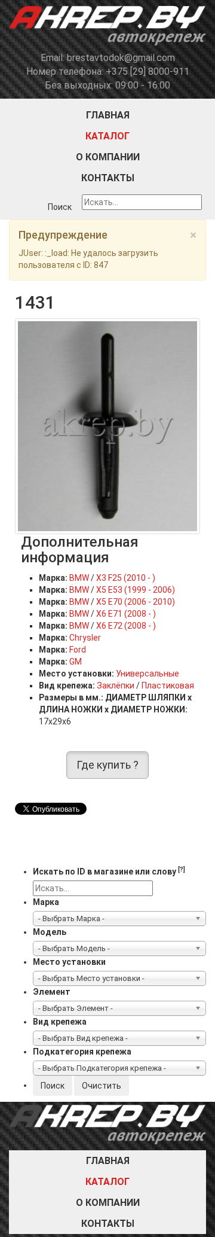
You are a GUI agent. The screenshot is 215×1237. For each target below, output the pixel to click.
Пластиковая (168, 685)
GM (75, 661)
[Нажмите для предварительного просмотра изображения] (107, 425)
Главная (108, 115)
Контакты (107, 178)
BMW (79, 578)
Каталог (107, 136)
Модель (49, 932)
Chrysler (85, 637)
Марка (46, 902)
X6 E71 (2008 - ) (126, 613)
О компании (108, 157)
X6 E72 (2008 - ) (126, 625)
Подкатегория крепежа (82, 1051)
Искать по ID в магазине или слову (109, 871)
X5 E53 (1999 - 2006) (135, 590)
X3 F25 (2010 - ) (125, 578)
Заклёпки (115, 685)
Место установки (69, 962)
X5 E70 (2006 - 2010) (135, 602)
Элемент (51, 992)
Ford (77, 649)
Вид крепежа (60, 1021)
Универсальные (147, 673)
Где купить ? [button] (107, 764)
